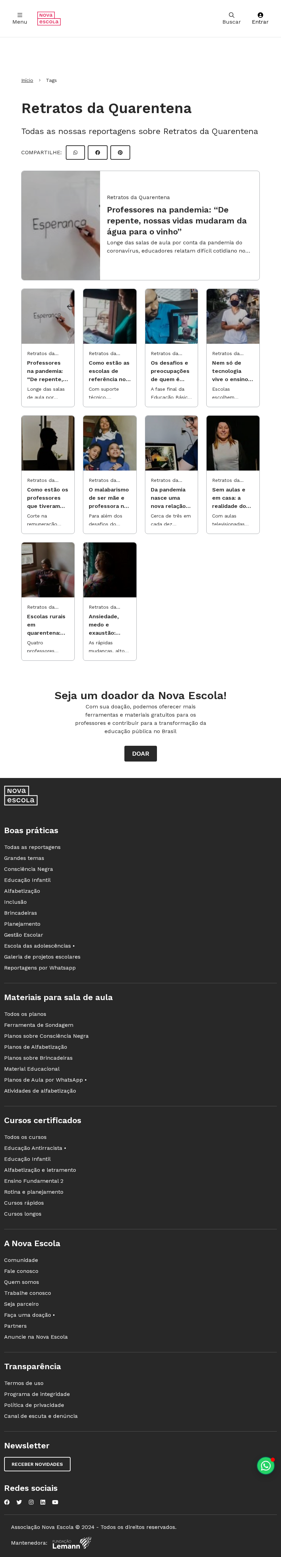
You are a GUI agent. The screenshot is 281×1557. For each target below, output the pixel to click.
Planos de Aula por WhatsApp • (45, 1079)
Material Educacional (32, 1069)
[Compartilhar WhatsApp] (75, 152)
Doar (140, 753)
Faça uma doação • (29, 1315)
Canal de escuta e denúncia (41, 1416)
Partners (15, 1326)
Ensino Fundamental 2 (33, 1181)
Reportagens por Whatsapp (40, 967)
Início (27, 80)
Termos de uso (24, 1383)
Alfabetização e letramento (40, 1170)
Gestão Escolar (23, 935)
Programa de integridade (37, 1394)
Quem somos (21, 1282)
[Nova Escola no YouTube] (55, 1502)
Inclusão (15, 902)
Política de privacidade (34, 1405)
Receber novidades (37, 1464)
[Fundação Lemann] (72, 1543)
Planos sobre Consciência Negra (46, 1036)
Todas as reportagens (32, 847)
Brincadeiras (20, 913)
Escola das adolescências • (39, 945)
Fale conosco (21, 1271)
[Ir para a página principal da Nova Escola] (49, 19)
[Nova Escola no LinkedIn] (42, 1502)
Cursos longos (22, 1214)
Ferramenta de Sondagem (38, 1025)
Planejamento (22, 924)
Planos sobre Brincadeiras (38, 1058)
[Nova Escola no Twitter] (19, 1502)
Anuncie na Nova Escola (36, 1337)
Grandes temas (24, 858)
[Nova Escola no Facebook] (7, 1502)
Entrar (260, 22)
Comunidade (21, 1260)
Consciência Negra (28, 869)
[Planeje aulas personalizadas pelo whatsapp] (266, 1466)
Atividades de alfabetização (40, 1090)
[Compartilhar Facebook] (98, 152)
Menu (19, 22)
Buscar (231, 22)
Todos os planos (25, 1014)
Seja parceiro (21, 1304)
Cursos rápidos (24, 1203)
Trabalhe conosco (27, 1293)
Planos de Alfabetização (35, 1047)
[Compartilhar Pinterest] (120, 152)
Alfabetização (22, 891)
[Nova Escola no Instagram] (31, 1502)
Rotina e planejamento (33, 1192)
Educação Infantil (27, 880)
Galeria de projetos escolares (42, 956)
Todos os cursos (25, 1137)
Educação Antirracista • (35, 1148)
